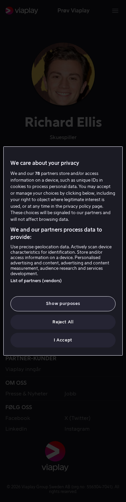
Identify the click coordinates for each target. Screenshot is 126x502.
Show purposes (63, 303)
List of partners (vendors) (36, 280)
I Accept (63, 340)
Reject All (63, 322)
